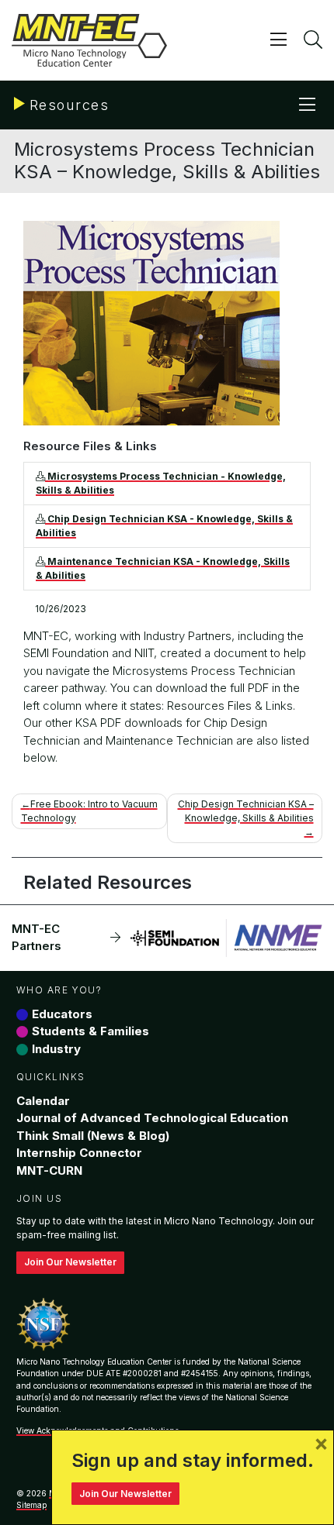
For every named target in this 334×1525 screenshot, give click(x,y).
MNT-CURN (49, 1170)
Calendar (43, 1100)
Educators (62, 1014)
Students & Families (90, 1031)
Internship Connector (79, 1152)
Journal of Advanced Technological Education (152, 1117)
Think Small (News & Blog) (92, 1135)
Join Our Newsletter (70, 1262)
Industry (56, 1048)
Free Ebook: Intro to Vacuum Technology (89, 811)
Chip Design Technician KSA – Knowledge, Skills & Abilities (246, 811)
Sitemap (31, 1505)
